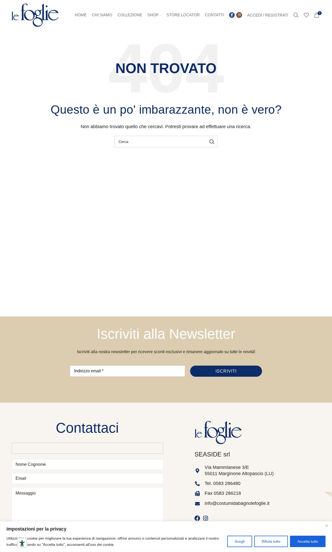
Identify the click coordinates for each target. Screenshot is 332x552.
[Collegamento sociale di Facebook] (232, 15)
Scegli (240, 541)
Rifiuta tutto (271, 541)
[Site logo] (35, 14)
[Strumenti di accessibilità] (22, 543)
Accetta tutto (308, 541)
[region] (166, 536)
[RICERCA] (212, 142)
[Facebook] (197, 518)
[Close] (326, 525)
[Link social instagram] (239, 15)
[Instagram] (206, 518)
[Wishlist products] (306, 15)
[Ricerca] (296, 15)
